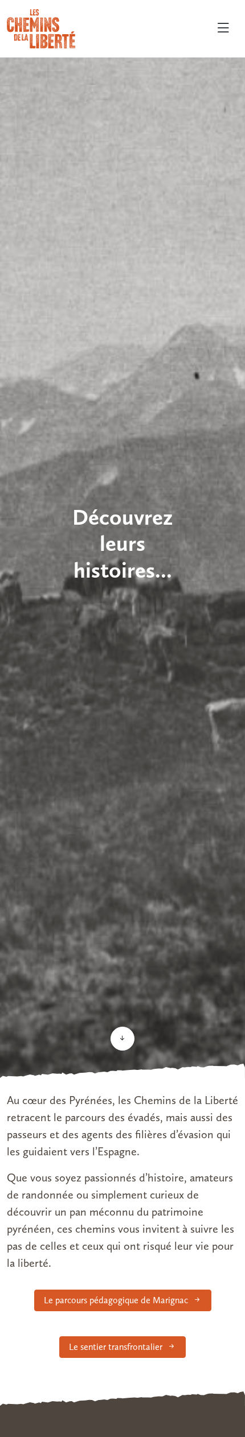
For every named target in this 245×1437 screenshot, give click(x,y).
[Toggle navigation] (223, 28)
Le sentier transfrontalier (115, 1346)
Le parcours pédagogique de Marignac (116, 1300)
